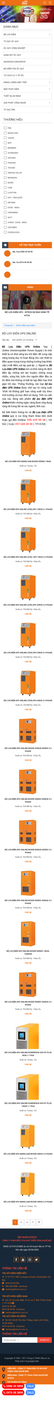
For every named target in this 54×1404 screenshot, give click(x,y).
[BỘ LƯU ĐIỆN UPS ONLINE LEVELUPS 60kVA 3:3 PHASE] (28, 683)
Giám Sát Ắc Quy (12, 55)
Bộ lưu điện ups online (25, 325)
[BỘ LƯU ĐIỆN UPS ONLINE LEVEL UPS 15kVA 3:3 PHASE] (28, 540)
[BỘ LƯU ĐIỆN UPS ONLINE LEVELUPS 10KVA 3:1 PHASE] (28, 492)
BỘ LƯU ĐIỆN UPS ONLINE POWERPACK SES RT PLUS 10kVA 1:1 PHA (28, 1104)
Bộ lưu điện (10, 34)
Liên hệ (28, 470)
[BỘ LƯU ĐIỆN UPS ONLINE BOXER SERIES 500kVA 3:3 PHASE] (28, 782)
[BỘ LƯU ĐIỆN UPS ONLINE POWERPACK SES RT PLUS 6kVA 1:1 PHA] (28, 1035)
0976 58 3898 (14, 1392)
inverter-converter (14, 62)
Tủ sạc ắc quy (11, 41)
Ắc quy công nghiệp (14, 48)
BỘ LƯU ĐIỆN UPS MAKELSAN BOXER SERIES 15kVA (28, 461)
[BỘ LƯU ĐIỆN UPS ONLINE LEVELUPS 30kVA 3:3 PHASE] (28, 635)
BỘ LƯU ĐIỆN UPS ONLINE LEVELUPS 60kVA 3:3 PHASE (28, 700)
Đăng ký (44, 1340)
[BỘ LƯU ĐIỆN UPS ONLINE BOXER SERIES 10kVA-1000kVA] (28, 934)
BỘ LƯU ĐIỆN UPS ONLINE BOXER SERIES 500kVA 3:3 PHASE (28, 800)
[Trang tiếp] (33, 1222)
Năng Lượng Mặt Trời (15, 82)
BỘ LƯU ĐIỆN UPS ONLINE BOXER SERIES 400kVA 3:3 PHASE (28, 901)
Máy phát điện (11, 89)
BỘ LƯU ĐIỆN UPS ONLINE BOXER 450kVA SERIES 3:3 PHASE (28, 749)
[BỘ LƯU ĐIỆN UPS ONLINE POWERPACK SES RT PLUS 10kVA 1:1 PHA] (28, 1086)
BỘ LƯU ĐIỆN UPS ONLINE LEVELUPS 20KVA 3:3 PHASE (28, 605)
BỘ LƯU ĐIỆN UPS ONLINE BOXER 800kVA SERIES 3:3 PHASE (28, 851)
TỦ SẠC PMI (9, 109)
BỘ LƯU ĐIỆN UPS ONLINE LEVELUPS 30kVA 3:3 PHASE (28, 653)
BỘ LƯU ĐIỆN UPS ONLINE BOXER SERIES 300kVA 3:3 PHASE (28, 1003)
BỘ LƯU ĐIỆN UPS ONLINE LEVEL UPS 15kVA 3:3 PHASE (28, 557)
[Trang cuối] (39, 1222)
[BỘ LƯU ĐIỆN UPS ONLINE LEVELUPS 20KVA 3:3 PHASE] (28, 587)
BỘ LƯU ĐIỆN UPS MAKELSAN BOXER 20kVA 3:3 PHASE (28, 1154)
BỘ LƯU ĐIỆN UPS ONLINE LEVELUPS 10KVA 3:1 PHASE (28, 509)
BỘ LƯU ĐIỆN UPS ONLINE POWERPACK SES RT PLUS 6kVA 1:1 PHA (28, 1053)
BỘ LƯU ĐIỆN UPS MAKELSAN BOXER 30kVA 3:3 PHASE (28, 1202)
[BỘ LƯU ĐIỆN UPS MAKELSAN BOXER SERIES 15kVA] (28, 444)
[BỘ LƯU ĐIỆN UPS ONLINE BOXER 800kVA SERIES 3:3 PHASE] (28, 832)
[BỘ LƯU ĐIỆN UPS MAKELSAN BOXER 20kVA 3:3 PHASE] (28, 1136)
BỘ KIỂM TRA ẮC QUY (14, 68)
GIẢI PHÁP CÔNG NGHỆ (15, 103)
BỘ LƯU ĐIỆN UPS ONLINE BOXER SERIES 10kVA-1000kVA (28, 952)
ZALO (30, 1386)
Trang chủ (8, 325)
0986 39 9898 (14, 1386)
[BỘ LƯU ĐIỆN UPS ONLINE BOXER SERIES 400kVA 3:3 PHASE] (28, 883)
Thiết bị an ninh (12, 96)
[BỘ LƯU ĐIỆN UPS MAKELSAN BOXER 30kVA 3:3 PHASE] (28, 1184)
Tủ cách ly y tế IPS (14, 75)
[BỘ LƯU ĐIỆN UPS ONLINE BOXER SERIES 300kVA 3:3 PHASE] (28, 984)
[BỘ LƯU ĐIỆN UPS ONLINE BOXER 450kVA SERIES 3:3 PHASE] (28, 731)
